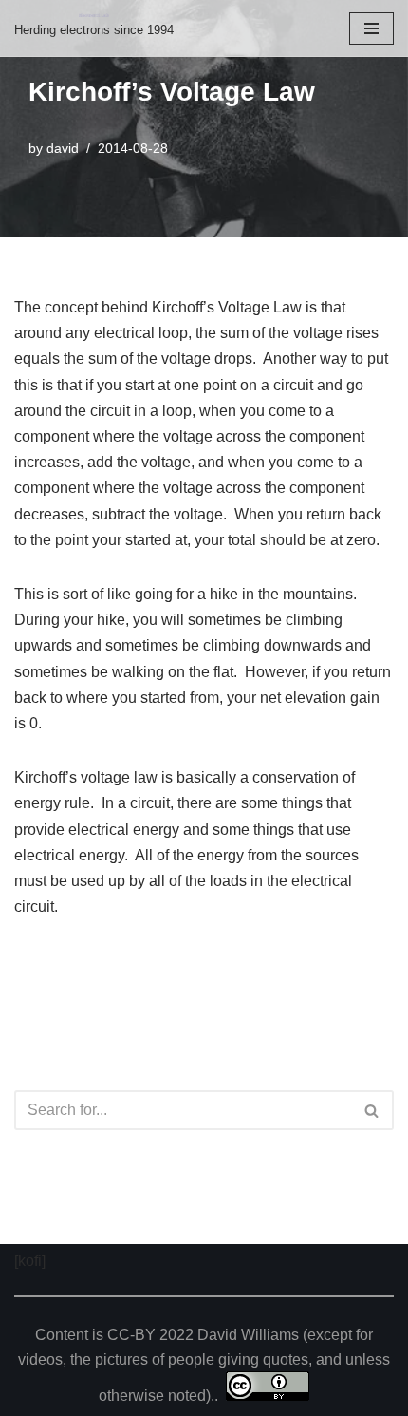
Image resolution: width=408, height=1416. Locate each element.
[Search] (372, 1110)
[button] (371, 1111)
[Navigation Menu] (371, 28)
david (62, 148)
